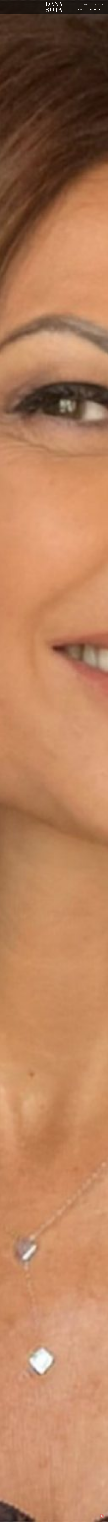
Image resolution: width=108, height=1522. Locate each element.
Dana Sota (54, 7)
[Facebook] (99, 9)
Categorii (99, 4)
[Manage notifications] (102, 1516)
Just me (81, 9)
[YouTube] (95, 9)
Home (87, 4)
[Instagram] (91, 9)
